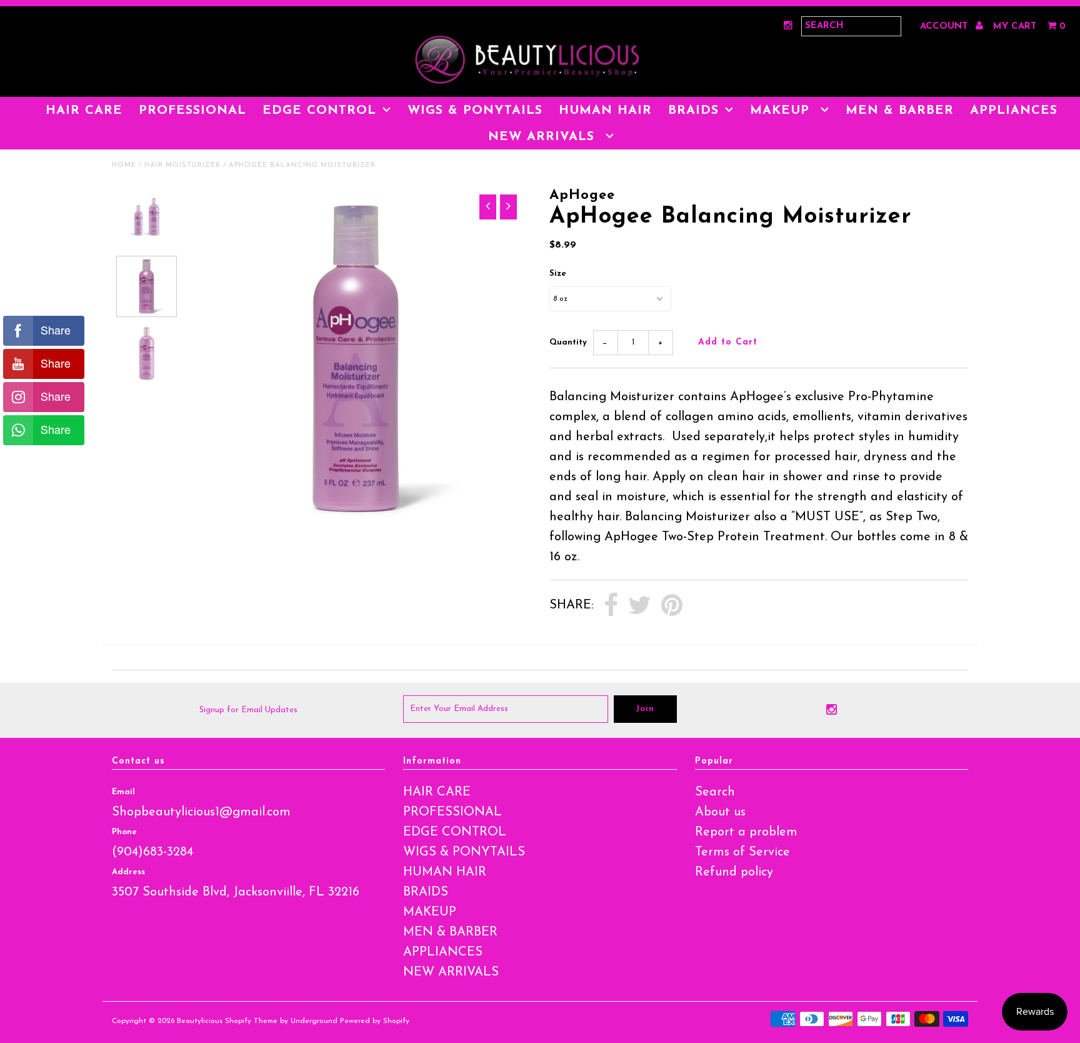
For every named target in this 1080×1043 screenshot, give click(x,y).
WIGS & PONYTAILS (475, 110)
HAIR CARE (84, 110)
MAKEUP (782, 110)
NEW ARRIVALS (543, 137)
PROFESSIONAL (192, 110)
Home (124, 165)
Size (557, 274)
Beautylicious (199, 1021)
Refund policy (734, 872)
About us (720, 812)
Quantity (568, 342)
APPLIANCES (1014, 110)
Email (123, 792)
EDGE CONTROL (319, 110)
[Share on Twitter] (639, 606)
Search (715, 792)
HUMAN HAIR (605, 110)
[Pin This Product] (671, 606)
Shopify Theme (251, 1021)
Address (128, 872)
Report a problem (746, 832)
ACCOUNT (945, 26)
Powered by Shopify (374, 1021)
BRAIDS (693, 110)
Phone (124, 832)
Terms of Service (742, 852)
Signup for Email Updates (248, 710)
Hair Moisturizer (182, 165)
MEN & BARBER (900, 110)
